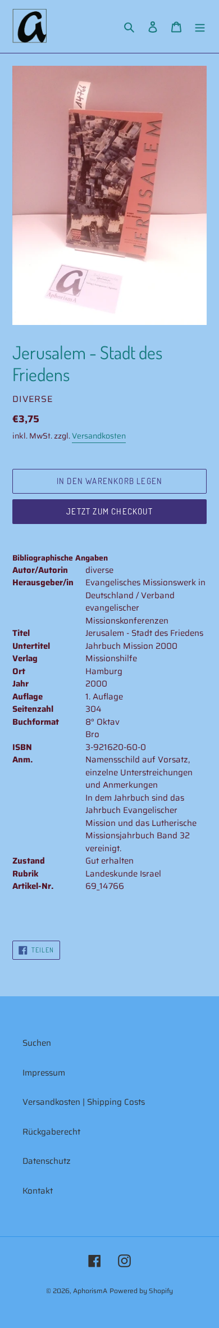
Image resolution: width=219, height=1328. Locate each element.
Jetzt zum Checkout (109, 511)
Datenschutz (46, 1161)
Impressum (43, 1072)
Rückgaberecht (51, 1132)
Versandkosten (99, 436)
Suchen (36, 1043)
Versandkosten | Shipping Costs (83, 1102)
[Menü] (200, 27)
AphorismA (90, 1290)
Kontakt (37, 1191)
